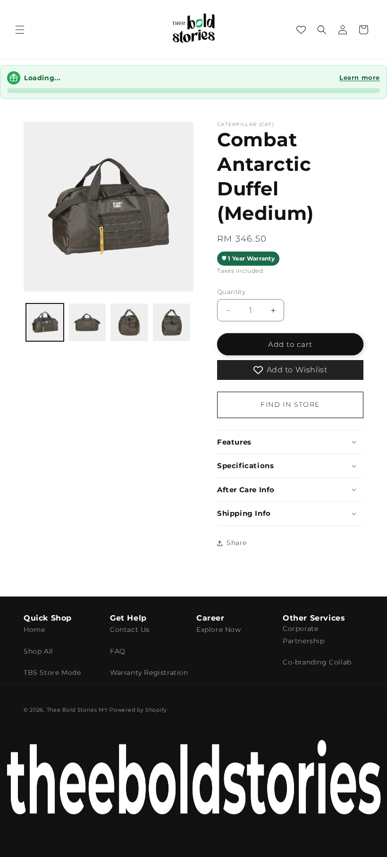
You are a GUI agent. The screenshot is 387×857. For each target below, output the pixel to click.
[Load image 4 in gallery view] (172, 322)
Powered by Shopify (138, 709)
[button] (19, 29)
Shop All (38, 651)
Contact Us (130, 629)
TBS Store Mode (52, 672)
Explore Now (218, 629)
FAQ (118, 651)
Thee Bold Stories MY (77, 709)
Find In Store (290, 404)
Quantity (231, 291)
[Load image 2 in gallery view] (87, 322)
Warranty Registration (149, 672)
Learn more (359, 77)
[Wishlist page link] (301, 29)
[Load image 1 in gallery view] (45, 322)
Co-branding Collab (317, 662)
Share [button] (237, 542)
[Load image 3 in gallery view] (129, 322)
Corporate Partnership (304, 634)
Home (34, 629)
